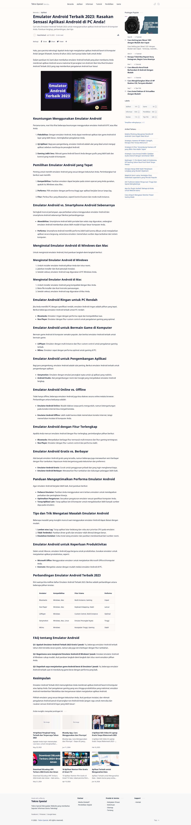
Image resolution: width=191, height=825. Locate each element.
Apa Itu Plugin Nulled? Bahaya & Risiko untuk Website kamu (139, 189)
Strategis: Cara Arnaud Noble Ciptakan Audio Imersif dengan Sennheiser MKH (139, 155)
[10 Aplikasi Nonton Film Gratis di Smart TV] (76, 759)
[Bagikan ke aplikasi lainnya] (66, 41)
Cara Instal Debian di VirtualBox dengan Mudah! (141, 92)
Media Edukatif (83, 802)
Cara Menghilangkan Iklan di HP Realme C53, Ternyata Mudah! (141, 82)
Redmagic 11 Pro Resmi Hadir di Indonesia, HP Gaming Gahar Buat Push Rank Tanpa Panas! (141, 162)
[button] (154, 4)
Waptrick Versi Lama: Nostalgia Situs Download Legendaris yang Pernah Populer (141, 176)
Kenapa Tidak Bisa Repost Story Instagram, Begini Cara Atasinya (141, 58)
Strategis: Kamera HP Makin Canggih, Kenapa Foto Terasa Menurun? (139, 142)
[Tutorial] (138, 37)
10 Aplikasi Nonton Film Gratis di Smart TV (75, 770)
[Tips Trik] (138, 88)
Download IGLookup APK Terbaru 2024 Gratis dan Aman (45, 770)
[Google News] (51, 814)
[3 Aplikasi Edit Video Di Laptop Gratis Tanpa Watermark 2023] (105, 722)
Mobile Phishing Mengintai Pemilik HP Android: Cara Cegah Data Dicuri (139, 135)
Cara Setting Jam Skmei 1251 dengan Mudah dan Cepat (139, 41)
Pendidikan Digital (85, 805)
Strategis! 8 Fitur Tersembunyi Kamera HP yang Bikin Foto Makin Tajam (140, 148)
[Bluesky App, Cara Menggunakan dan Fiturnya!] (76, 722)
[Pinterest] (43, 814)
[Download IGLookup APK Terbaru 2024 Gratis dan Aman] (46, 759)
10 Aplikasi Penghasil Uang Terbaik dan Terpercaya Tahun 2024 (45, 735)
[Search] (158, 4)
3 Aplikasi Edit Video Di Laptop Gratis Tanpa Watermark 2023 (104, 734)
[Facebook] (34, 814)
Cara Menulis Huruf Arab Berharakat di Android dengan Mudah (140, 70)
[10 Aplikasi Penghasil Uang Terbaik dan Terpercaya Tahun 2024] (46, 722)
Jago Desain (78, 820)
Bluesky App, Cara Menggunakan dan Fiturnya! (74, 734)
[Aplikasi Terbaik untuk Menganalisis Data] (105, 759)
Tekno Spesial (37, 4)
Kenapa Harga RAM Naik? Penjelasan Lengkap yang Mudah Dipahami (138, 170)
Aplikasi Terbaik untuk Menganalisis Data (101, 770)
